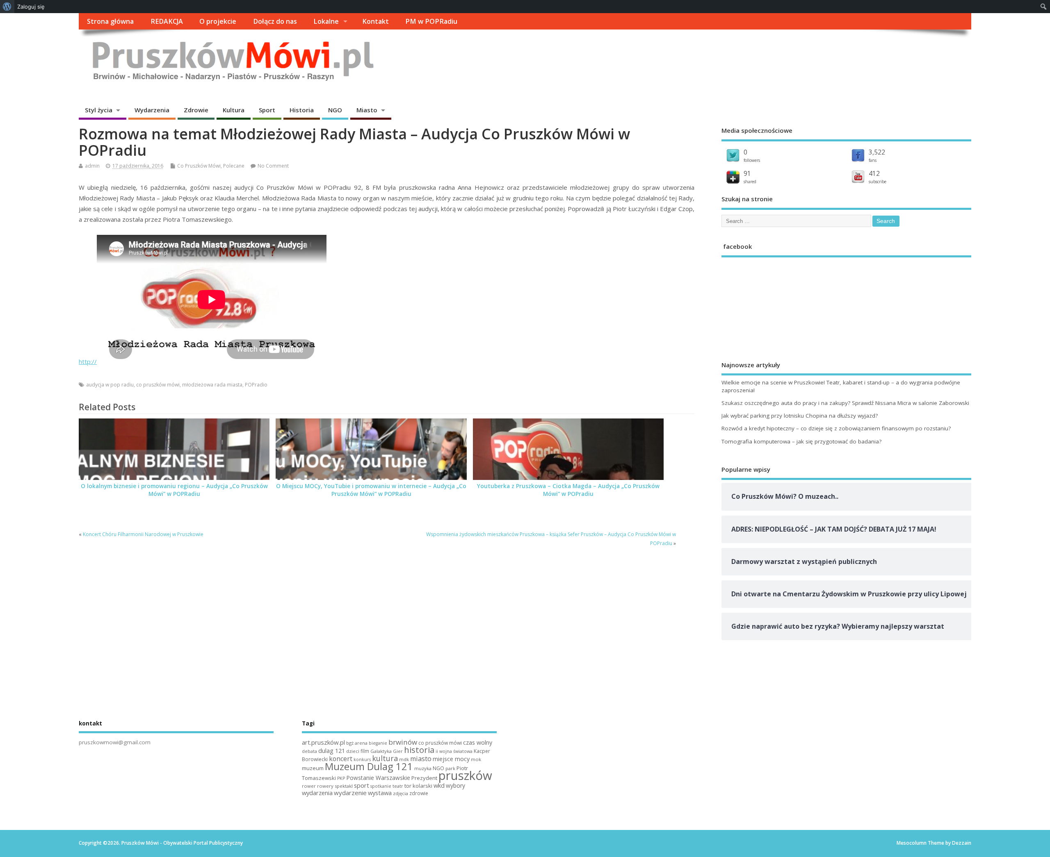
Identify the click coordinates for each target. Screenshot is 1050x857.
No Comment (273, 165)
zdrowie (418, 793)
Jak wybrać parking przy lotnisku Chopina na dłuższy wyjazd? (799, 415)
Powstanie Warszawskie (378, 778)
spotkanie (380, 786)
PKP (341, 778)
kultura (385, 758)
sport (361, 785)
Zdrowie (196, 110)
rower (309, 786)
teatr (398, 786)
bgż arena (357, 743)
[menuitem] (7, 6)
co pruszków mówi (158, 384)
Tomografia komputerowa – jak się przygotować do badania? (801, 441)
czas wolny (477, 742)
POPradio (256, 384)
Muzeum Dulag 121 (369, 766)
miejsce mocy (451, 759)
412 (874, 173)
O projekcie (217, 21)
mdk (404, 759)
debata (309, 751)
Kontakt (375, 21)
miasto (420, 758)
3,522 (877, 152)
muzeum (313, 768)
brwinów (402, 742)
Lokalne (326, 21)
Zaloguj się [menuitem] (31, 6)
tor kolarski (418, 785)
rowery (325, 786)
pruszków (465, 775)
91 (747, 173)
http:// (88, 361)
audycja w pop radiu (110, 384)
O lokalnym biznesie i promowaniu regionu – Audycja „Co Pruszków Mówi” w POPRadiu (174, 490)
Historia (302, 110)
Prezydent (424, 778)
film (365, 751)
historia (419, 749)
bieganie (378, 743)
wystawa (380, 793)
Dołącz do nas (275, 21)
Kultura (233, 110)
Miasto (366, 110)
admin (92, 165)
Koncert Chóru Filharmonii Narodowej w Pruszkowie (143, 534)
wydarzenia (317, 793)
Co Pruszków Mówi (199, 165)
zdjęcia (400, 793)
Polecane (233, 165)
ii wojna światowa (454, 751)
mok (476, 759)
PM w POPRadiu (431, 21)
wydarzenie (350, 793)
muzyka (422, 768)
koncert (340, 758)
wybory (455, 785)
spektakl (344, 786)
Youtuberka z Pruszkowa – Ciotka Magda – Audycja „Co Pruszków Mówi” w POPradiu (568, 490)
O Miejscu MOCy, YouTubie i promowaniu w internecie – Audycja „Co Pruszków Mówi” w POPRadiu (371, 490)
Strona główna (110, 21)
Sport (267, 110)
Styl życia (98, 110)
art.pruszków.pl (323, 742)
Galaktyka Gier (386, 751)
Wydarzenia (152, 110)
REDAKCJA (167, 21)
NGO (335, 110)
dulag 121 (331, 751)
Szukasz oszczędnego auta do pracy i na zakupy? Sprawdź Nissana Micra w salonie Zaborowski (845, 403)
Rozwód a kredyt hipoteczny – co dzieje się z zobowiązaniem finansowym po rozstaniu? (836, 428)
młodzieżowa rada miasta (212, 384)
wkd (439, 785)
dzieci (352, 751)
